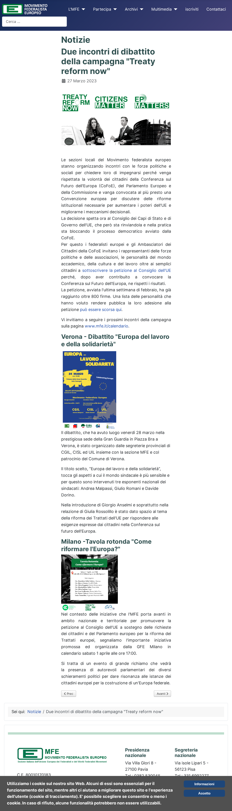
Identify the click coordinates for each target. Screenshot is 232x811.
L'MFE (74, 9)
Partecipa (102, 9)
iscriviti (191, 9)
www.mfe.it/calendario (106, 326)
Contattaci (216, 9)
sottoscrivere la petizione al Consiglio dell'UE (126, 270)
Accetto (204, 793)
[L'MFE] (82, 9)
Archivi (131, 9)
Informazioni (204, 784)
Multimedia (161, 9)
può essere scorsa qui (100, 309)
